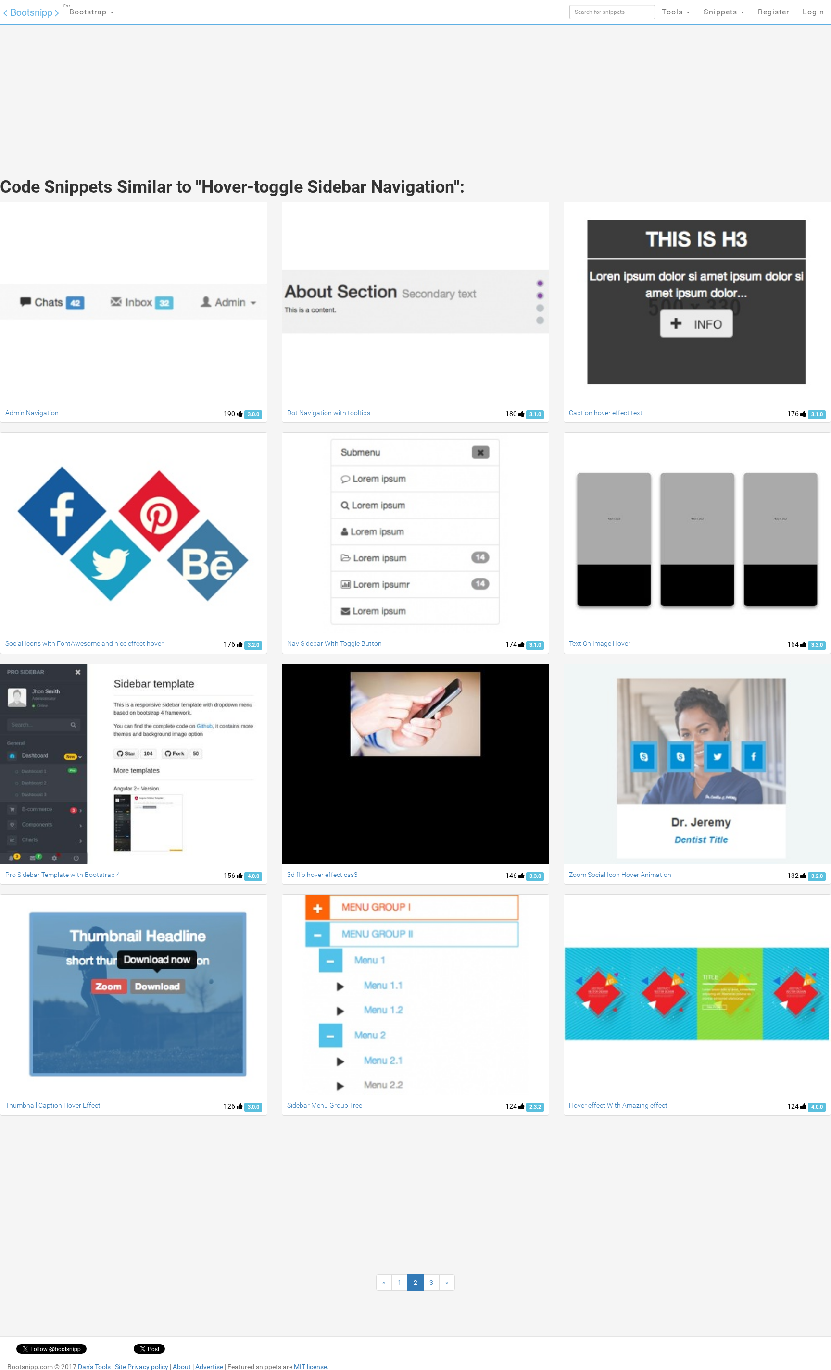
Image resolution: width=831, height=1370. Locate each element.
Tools (673, 11)
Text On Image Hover (599, 643)
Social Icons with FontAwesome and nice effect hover (84, 643)
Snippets (722, 11)
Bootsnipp (31, 12)
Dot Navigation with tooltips (328, 413)
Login (813, 11)
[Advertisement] (343, 91)
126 (230, 1106)
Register (773, 11)
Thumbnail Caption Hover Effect (53, 1105)
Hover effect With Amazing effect (618, 1105)
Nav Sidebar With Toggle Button (334, 643)
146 (511, 875)
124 (511, 1106)
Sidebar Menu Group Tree (324, 1105)
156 (230, 875)
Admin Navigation (32, 413)
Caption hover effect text (605, 413)
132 (793, 875)
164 (793, 644)
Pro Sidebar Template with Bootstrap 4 (62, 874)
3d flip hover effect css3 (322, 874)
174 (511, 644)
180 (511, 414)
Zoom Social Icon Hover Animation (620, 874)
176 (793, 414)
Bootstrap (86, 10)
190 (230, 414)
